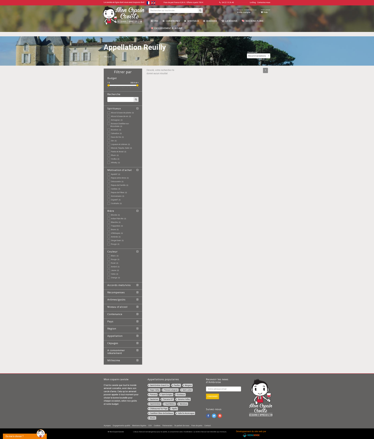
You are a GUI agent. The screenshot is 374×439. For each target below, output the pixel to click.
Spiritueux (192, 21)
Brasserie (211, 21)
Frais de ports (196, 426)
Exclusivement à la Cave (167, 28)
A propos (107, 426)
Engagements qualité (121, 426)
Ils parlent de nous (181, 426)
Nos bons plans (254, 21)
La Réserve (230, 21)
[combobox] (258, 55)
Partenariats (167, 426)
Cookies (157, 426)
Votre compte (246, 11)
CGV (150, 426)
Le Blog (253, 2)
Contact (207, 426)
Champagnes (172, 21)
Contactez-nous (263, 2)
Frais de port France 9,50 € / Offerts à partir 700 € (183, 2)
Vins (155, 21)
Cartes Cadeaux (241, 2)
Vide (265, 11)
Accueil (107, 56)
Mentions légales (139, 426)
